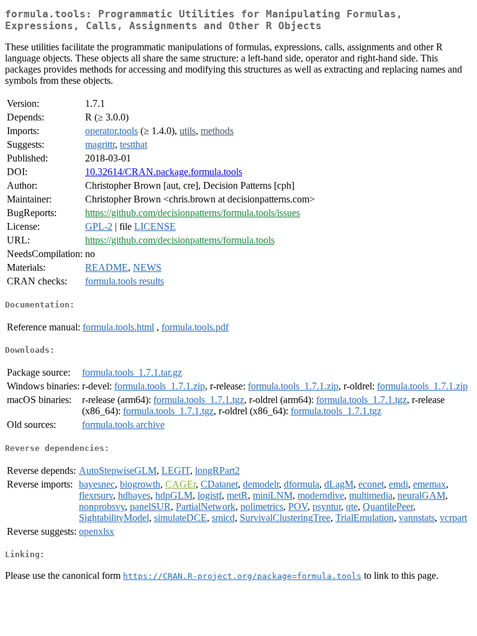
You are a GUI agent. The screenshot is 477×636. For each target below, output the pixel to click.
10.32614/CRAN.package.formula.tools (163, 171)
